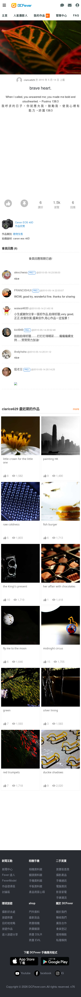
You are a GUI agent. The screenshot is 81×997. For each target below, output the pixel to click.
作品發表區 (8, 886)
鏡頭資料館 (35, 875)
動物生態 (18, 234)
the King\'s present (15, 586)
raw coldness (11, 524)
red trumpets (11, 772)
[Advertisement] (40, 157)
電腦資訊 (61, 886)
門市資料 (34, 911)
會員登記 (61, 928)
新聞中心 (7, 869)
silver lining (50, 710)
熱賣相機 (34, 923)
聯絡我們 (61, 917)
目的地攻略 (8, 923)
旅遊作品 (7, 928)
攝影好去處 (8, 911)
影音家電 (61, 892)
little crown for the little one (18, 460)
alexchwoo (20, 272)
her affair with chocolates (59, 586)
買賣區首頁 (62, 869)
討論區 (6, 892)
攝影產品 (61, 875)
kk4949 (18, 330)
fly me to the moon (15, 648)
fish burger (50, 524)
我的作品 (41, 15)
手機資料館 (35, 880)
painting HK (50, 459)
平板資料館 (35, 886)
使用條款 (61, 934)
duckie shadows (53, 772)
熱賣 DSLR (35, 934)
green (7, 710)
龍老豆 (18, 369)
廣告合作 (61, 923)
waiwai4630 (21, 308)
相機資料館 (35, 869)
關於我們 (61, 911)
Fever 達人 (8, 875)
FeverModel (9, 880)
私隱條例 (61, 940)
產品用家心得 (37, 892)
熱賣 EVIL (35, 940)
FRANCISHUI (22, 290)
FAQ (76, 15)
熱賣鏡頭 (34, 928)
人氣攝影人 (21, 15)
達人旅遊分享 (10, 934)
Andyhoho (20, 351)
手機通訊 (61, 880)
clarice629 (29, 80)
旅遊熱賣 (7, 917)
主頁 (5, 15)
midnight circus (53, 648)
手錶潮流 (61, 897)
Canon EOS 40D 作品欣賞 (24, 224)
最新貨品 (34, 917)
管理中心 (61, 15)
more (76, 409)
